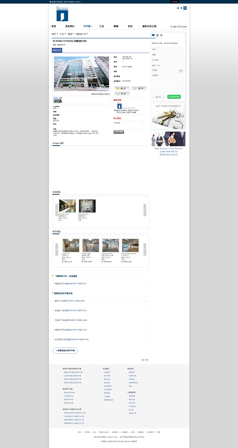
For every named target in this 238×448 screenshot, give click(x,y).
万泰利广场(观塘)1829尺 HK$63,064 (71, 320)
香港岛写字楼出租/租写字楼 (73, 372)
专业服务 (125, 432)
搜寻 (54, 34)
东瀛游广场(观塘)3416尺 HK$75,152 (70, 310)
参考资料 (151, 432)
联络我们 (141, 432)
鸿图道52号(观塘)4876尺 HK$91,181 (71, 283)
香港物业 (104, 441)
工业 (101, 26)
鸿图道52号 (81, 34)
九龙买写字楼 (68, 396)
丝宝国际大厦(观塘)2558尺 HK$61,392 (72, 339)
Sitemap (127, 441)
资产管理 (107, 376)
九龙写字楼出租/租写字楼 (72, 376)
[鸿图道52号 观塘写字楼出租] (57, 102)
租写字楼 (132, 403)
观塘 (70, 34)
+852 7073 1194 (179, 27)
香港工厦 (132, 399)
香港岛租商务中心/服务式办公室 (75, 413)
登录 (158, 432)
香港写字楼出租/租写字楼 (72, 382)
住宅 (130, 26)
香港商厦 (132, 396)
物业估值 (107, 379)
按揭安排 (107, 382)
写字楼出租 (132, 406)
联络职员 (132, 372)
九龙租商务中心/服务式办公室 (74, 416)
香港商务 (134, 441)
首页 (54, 26)
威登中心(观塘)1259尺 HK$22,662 (70, 301)
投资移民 (107, 372)
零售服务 (107, 393)
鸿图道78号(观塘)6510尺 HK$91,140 (71, 330)
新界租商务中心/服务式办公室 (74, 420)
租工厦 (131, 410)
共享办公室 (132, 413)
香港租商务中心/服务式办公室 (74, 423)
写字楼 (86, 26)
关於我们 (70, 26)
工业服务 (107, 396)
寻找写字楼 (132, 376)
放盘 (130, 386)
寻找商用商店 (133, 382)
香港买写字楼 (68, 403)
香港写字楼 (112, 441)
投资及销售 (108, 386)
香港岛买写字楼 (69, 392)
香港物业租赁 (108, 400)
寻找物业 (132, 379)
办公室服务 (108, 389)
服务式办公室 (149, 26)
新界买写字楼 (68, 399)
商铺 (116, 26)
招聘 (132, 432)
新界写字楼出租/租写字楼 (72, 379)
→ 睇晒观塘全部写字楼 (65, 350)
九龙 (62, 34)
